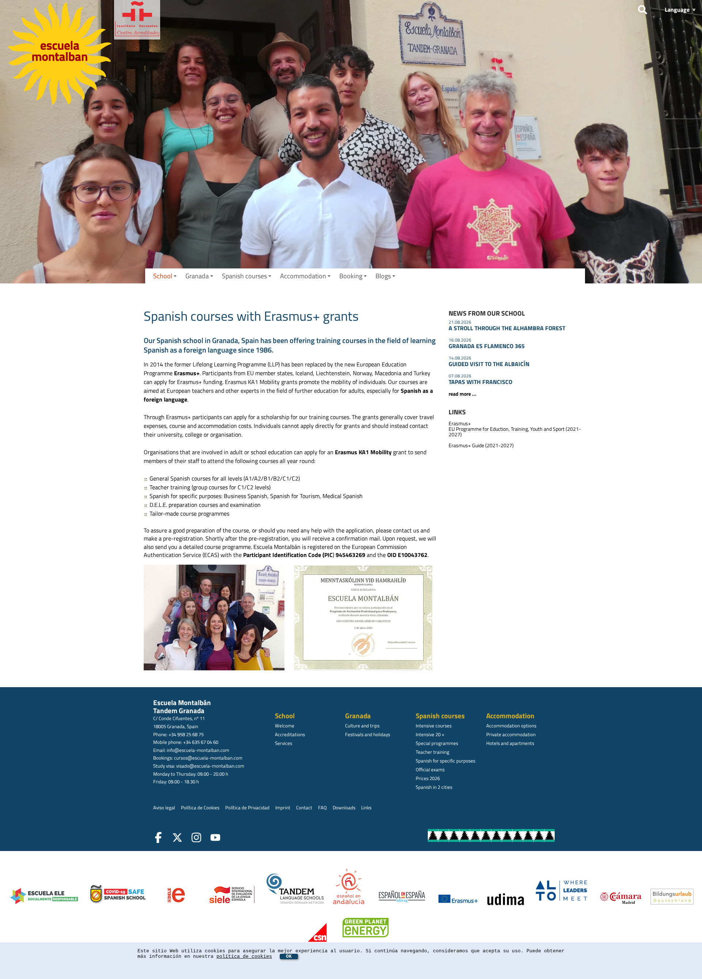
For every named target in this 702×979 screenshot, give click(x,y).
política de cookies (244, 956)
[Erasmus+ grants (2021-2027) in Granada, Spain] (215, 619)
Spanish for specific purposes (445, 760)
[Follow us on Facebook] (159, 838)
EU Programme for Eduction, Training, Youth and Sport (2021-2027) (515, 431)
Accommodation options (511, 725)
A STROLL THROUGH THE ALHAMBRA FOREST (507, 328)
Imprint (282, 807)
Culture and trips (362, 725)
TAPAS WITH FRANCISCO (480, 381)
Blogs (383, 276)
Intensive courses (434, 725)
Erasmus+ (460, 423)
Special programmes (437, 743)
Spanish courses (244, 276)
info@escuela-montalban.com (198, 750)
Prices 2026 (428, 778)
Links (366, 807)
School (162, 276)
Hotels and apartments (510, 743)
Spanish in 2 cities (434, 787)
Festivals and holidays (367, 734)
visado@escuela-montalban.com (210, 765)
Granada (197, 276)
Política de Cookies (200, 807)
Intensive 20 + (430, 734)
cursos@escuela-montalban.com (208, 757)
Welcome (284, 725)
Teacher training (432, 752)
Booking (350, 276)
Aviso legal (164, 807)
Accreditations (290, 734)
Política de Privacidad (247, 807)
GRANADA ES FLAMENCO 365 (487, 346)
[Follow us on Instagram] (197, 838)
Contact (304, 807)
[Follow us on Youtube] (216, 838)
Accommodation (303, 276)
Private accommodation (511, 734)
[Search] (642, 8)
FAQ (322, 807)
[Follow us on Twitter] (178, 838)
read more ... (462, 394)
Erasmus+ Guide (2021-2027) (481, 445)
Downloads (344, 807)
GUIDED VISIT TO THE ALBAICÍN (489, 363)
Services (283, 743)
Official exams (430, 769)
